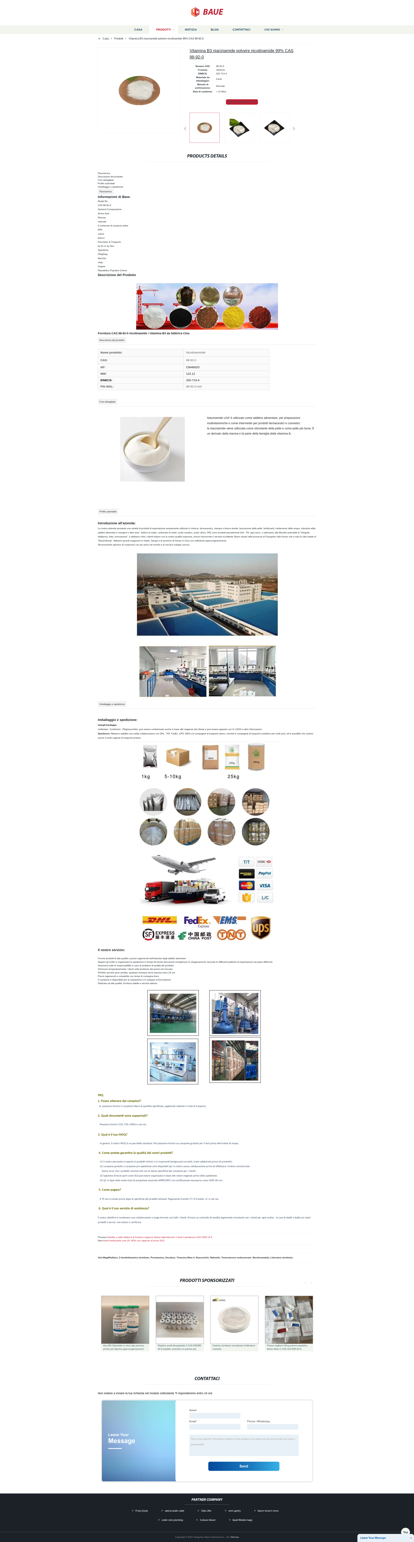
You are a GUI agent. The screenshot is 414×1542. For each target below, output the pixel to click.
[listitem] (207, 127)
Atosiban (170, 1257)
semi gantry (234, 1510)
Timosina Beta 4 (185, 1257)
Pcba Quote (141, 1510)
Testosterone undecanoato (236, 1257)
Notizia (191, 29)
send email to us (244, 101)
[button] (185, 129)
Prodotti (163, 29)
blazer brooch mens (268, 1510)
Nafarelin (215, 1257)
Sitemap (234, 1537)
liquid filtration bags (242, 1519)
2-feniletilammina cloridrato (134, 1257)
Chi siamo (272, 29)
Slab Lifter (206, 1510)
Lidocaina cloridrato (281, 1257)
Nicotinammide (261, 1257)
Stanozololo (202, 1257)
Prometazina (157, 1257)
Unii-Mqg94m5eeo (108, 1257)
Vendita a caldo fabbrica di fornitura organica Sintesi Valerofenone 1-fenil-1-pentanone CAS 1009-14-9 (159, 1237)
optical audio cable (174, 1510)
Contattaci (242, 29)
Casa (138, 29)
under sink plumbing (172, 1519)
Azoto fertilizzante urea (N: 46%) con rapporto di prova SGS (133, 1240)
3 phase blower (208, 1519)
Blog (215, 29)
